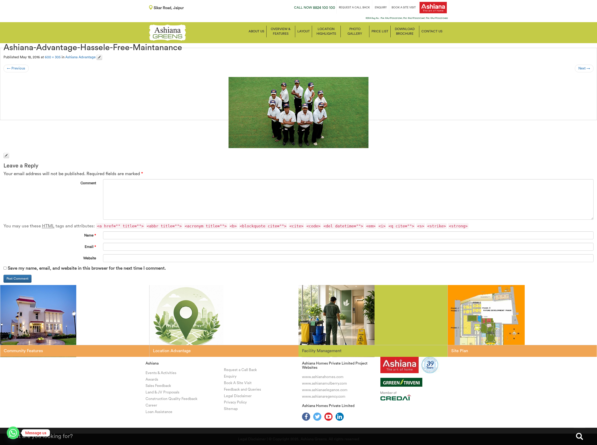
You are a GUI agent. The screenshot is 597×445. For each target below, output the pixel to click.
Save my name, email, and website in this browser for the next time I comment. (87, 268)
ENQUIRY (381, 7)
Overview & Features (281, 31)
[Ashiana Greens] (167, 32)
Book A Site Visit (238, 383)
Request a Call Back (240, 370)
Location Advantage (172, 351)
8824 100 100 (314, 8)
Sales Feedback (158, 386)
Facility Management (321, 351)
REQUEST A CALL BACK (354, 7)
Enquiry (230, 376)
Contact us (431, 31)
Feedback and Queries (242, 389)
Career (151, 405)
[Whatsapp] (13, 433)
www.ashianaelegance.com (324, 390)
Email (90, 247)
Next (584, 68)
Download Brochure (405, 31)
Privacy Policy (235, 402)
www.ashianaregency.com (323, 396)
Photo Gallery (354, 31)
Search (579, 436)
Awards (152, 379)
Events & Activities (161, 373)
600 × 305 (53, 57)
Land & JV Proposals (162, 392)
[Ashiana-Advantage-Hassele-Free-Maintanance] (298, 112)
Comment (88, 183)
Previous (16, 68)
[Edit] (99, 57)
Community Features (23, 351)
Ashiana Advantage (80, 57)
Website (89, 258)
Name (90, 235)
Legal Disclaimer (238, 396)
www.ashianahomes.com (323, 377)
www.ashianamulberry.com (324, 383)
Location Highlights (326, 31)
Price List (379, 31)
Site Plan (459, 351)
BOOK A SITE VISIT (404, 7)
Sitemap (231, 409)
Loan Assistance (159, 412)
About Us (256, 31)
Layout (303, 31)
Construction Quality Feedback (171, 399)
